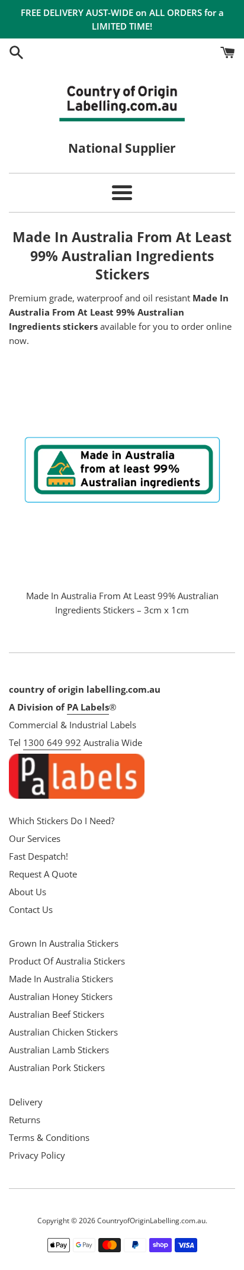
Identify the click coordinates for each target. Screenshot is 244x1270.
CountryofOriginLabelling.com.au (151, 1221)
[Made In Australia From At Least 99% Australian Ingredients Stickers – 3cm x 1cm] (122, 469)
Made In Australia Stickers (61, 979)
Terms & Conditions (49, 1137)
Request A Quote (43, 874)
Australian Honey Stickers (61, 996)
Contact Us (31, 909)
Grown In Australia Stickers (63, 943)
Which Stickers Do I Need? (61, 821)
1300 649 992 (52, 742)
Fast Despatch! (38, 856)
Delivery (26, 1102)
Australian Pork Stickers (57, 1067)
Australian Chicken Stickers (63, 1032)
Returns (24, 1120)
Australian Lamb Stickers (59, 1050)
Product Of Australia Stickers (67, 961)
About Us (27, 892)
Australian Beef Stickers (56, 1014)
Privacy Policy (37, 1155)
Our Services (34, 838)
